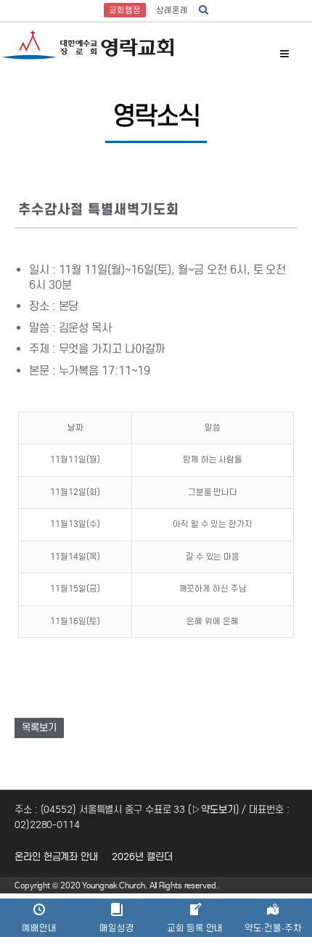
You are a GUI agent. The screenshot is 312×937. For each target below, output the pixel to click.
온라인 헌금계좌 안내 (56, 857)
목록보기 (39, 727)
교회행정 (125, 10)
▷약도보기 (214, 809)
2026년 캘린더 (142, 857)
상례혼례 (172, 10)
